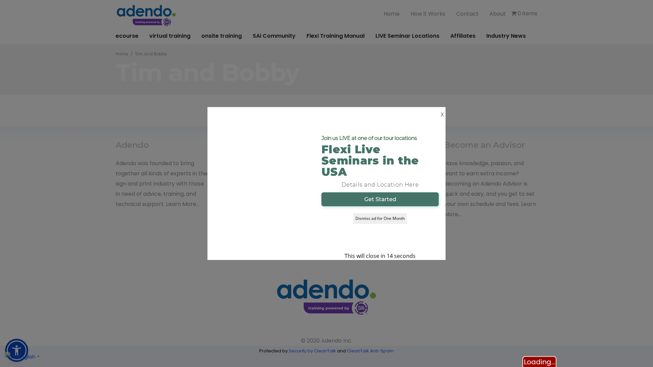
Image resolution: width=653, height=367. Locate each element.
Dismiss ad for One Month (380, 218)
